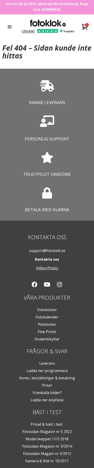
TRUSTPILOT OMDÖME (47, 174)
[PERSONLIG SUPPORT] (47, 121)
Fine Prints (47, 331)
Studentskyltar (47, 339)
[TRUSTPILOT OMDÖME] (47, 157)
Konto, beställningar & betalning (47, 377)
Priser (47, 385)
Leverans (47, 363)
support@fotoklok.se (47, 250)
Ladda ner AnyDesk (47, 399)
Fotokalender (47, 317)
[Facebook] (34, 284)
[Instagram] (59, 284)
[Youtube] (47, 284)
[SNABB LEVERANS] (47, 86)
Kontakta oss (47, 259)
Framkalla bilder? (47, 392)
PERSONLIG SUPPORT (47, 139)
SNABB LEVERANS (47, 102)
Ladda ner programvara (47, 370)
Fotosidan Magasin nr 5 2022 (47, 431)
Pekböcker (47, 324)
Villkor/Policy (47, 268)
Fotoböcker (47, 309)
